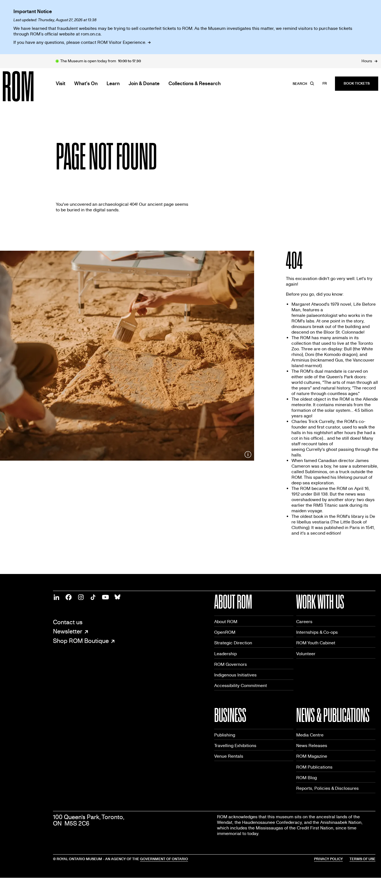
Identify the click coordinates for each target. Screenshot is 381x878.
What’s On (86, 84)
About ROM (225, 621)
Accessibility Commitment (240, 685)
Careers (304, 621)
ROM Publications (314, 767)
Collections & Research (194, 84)
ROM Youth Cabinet (315, 642)
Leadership (225, 653)
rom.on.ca (91, 34)
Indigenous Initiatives (235, 675)
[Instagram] (81, 597)
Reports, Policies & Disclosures (327, 788)
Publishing (224, 735)
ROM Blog (306, 777)
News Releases (311, 745)
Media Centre (310, 735)
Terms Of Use (362, 859)
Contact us (68, 622)
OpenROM (224, 632)
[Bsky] (117, 597)
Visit (60, 84)
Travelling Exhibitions (235, 745)
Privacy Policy (328, 859)
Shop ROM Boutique (81, 641)
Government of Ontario (164, 859)
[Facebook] (68, 597)
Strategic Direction (233, 642)
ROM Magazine (311, 756)
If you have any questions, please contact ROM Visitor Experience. (79, 42)
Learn (113, 84)
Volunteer (305, 653)
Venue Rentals (228, 756)
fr (324, 83)
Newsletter (67, 631)
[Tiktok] (93, 597)
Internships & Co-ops (317, 632)
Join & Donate (144, 84)
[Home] (31, 86)
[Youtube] (105, 597)
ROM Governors (230, 664)
